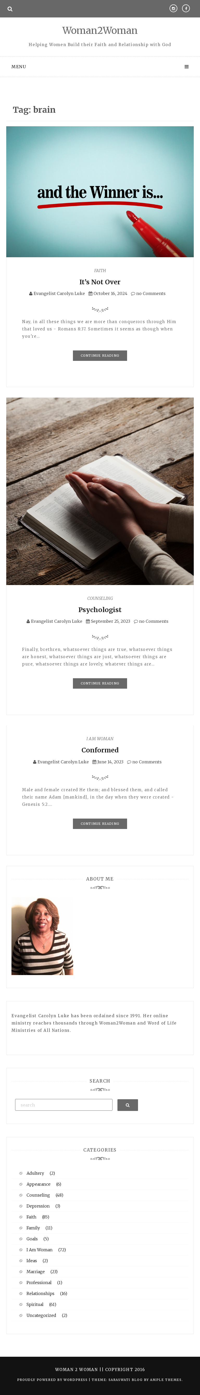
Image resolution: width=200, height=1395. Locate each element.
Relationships (40, 1293)
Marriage (36, 1271)
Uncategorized (41, 1315)
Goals (32, 1238)
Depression (38, 1206)
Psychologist (100, 610)
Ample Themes (166, 1380)
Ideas (32, 1260)
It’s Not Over (100, 282)
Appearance (39, 1184)
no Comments (150, 293)
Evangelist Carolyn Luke (59, 293)
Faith (100, 270)
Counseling (100, 598)
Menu (18, 66)
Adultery (35, 1173)
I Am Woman (100, 738)
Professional (39, 1282)
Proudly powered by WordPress (53, 1380)
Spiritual (35, 1304)
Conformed (100, 750)
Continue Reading (100, 355)
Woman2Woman (100, 30)
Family (33, 1227)
